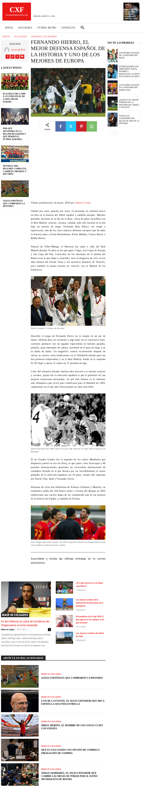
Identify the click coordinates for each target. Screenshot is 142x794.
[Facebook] (8, 57)
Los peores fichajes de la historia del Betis (129, 55)
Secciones (20, 36)
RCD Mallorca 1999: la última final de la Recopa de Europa (14, 98)
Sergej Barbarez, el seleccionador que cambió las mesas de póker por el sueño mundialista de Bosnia (69, 776)
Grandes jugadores (44, 36)
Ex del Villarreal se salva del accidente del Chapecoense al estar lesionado (25, 623)
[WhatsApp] (92, 126)
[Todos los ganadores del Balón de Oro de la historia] (113, 120)
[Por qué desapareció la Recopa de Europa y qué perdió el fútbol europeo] (15, 116)
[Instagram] (12, 57)
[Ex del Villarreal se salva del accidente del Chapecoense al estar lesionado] (26, 599)
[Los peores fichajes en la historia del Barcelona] (113, 87)
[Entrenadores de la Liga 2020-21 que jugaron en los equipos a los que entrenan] (64, 621)
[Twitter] (17, 57)
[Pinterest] (81, 126)
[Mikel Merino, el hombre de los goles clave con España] (20, 725)
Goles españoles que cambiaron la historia (14, 203)
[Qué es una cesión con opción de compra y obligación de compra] (20, 750)
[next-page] (115, 133)
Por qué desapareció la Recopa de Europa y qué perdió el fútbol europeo (14, 133)
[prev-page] (110, 133)
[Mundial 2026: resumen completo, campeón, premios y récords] (15, 154)
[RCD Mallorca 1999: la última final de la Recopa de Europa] (15, 81)
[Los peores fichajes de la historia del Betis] (113, 55)
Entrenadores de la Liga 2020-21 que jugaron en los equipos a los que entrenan (90, 619)
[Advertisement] (68, 169)
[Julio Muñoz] (7, 49)
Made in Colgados (15, 615)
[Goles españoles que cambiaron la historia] (15, 188)
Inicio (6, 36)
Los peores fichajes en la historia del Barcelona (129, 87)
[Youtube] (22, 57)
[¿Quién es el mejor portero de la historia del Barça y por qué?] (113, 103)
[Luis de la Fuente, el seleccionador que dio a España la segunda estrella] (20, 701)
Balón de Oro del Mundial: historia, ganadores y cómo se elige (131, 14)
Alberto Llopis (83, 202)
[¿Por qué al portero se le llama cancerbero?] (64, 587)
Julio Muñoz (18, 50)
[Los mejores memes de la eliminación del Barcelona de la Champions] (64, 604)
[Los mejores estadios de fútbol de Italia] (64, 638)
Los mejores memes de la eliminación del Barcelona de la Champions (89, 603)
